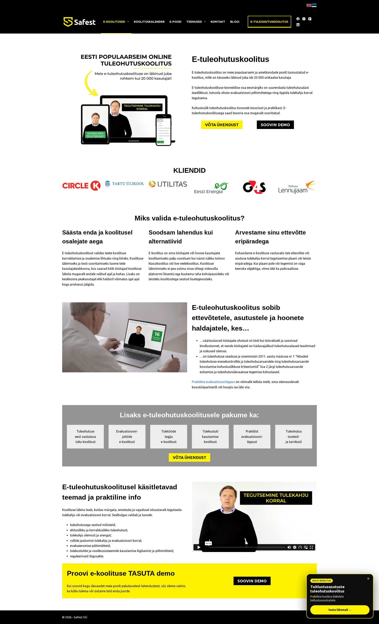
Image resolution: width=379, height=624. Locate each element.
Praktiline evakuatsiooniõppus (213, 382)
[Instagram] (303, 18)
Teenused (194, 21)
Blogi (234, 21)
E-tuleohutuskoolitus (269, 21)
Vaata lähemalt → (340, 609)
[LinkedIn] (297, 24)
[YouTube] (309, 18)
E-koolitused (114, 21)
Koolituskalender (149, 21)
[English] (309, 5)
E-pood (175, 21)
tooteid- (294, 436)
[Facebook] (297, 18)
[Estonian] (314, 5)
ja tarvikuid (294, 442)
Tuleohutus (294, 431)
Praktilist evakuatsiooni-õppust (252, 437)
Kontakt (218, 21)
